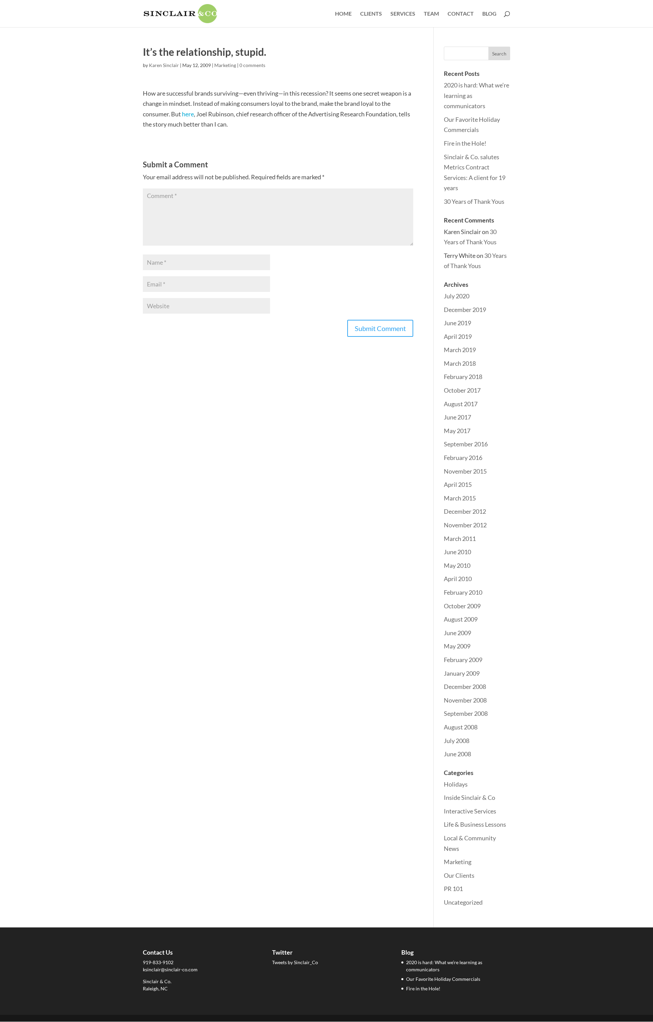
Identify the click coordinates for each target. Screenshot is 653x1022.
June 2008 (457, 754)
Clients (371, 14)
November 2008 (465, 700)
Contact (461, 14)
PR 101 (453, 888)
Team (431, 14)
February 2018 (463, 376)
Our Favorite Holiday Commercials (443, 979)
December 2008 (465, 686)
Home (343, 14)
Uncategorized (463, 902)
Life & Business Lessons (475, 824)
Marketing (225, 65)
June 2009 (457, 633)
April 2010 (458, 578)
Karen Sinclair (164, 65)
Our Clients (459, 875)
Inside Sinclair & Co (469, 797)
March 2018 (460, 363)
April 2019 (458, 336)
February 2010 (463, 592)
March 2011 (460, 538)
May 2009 (457, 646)
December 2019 (465, 309)
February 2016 (463, 457)
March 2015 (460, 498)
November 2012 (465, 525)
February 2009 (463, 659)
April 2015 (458, 484)
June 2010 (457, 552)
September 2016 (466, 444)
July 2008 (456, 740)
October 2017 (462, 390)
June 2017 (457, 417)
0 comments (252, 65)
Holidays (456, 784)
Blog (489, 14)
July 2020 (456, 296)
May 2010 (457, 565)
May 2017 (457, 430)
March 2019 (460, 349)
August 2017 (461, 404)
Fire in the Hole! (465, 143)
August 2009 (461, 619)
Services (402, 14)
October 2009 (462, 606)
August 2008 (461, 727)
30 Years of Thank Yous (474, 201)
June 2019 (457, 323)
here (188, 114)
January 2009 (462, 673)
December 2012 (465, 511)
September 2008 (466, 713)
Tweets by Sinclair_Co (295, 962)
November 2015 (465, 471)
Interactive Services (470, 811)
